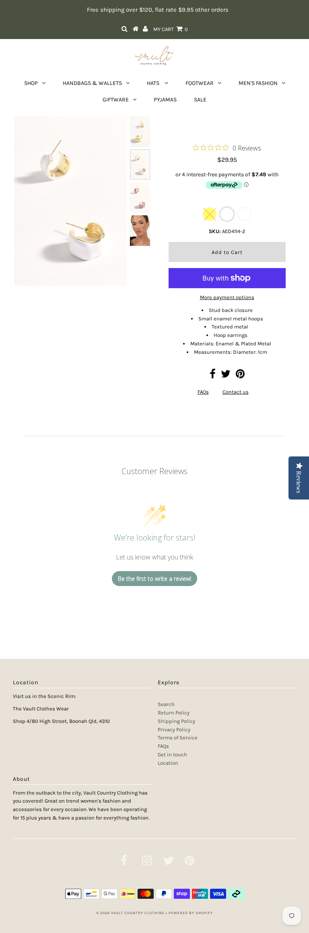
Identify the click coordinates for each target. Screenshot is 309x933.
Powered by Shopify (191, 913)
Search (166, 704)
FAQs (203, 392)
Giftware (116, 99)
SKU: (215, 231)
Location (168, 763)
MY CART (170, 29)
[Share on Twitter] (226, 376)
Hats (154, 83)
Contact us (235, 392)
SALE (200, 99)
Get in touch (172, 754)
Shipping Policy (176, 721)
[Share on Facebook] (213, 376)
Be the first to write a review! (154, 578)
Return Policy (174, 713)
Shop (31, 83)
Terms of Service (178, 738)
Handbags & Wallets (92, 83)
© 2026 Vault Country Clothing (130, 913)
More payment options (227, 297)
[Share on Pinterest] (240, 376)
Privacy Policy (174, 730)
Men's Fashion (258, 83)
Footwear (199, 83)
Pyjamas (165, 99)
